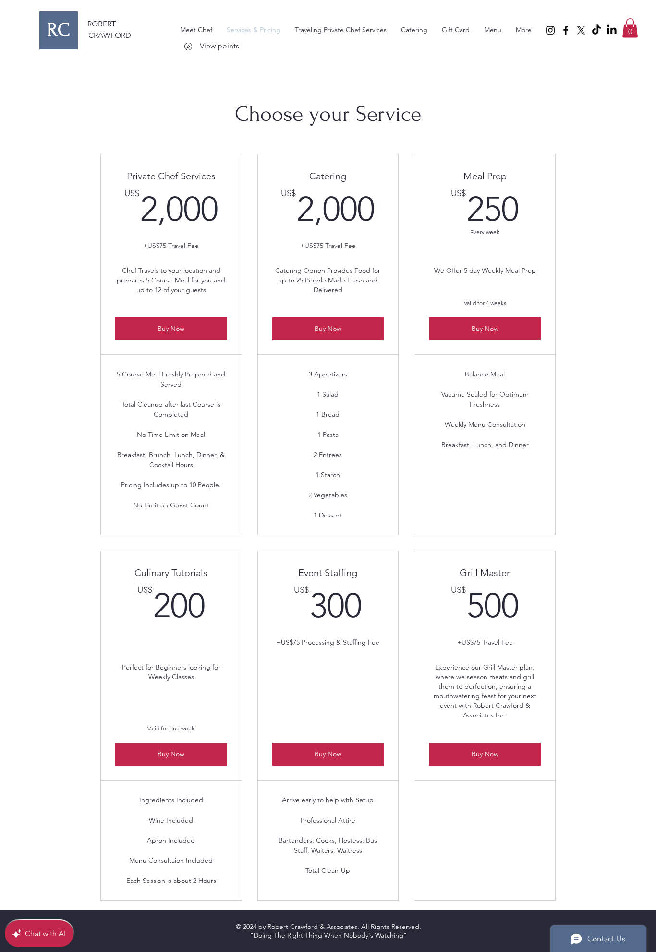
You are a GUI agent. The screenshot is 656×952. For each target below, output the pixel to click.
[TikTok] (596, 30)
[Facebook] (565, 30)
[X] (581, 30)
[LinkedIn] (612, 30)
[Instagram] (550, 30)
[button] (630, 28)
